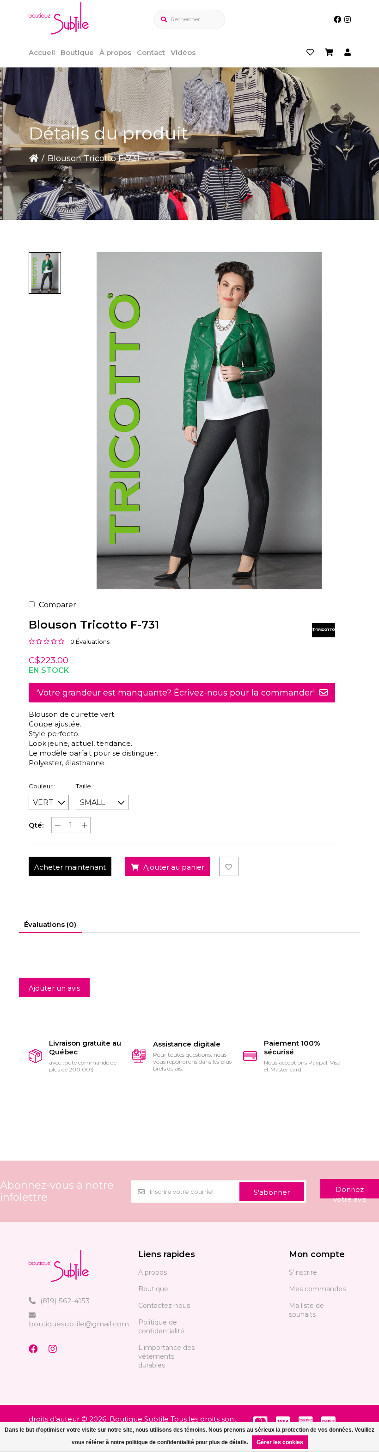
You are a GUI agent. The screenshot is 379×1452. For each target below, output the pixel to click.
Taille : (85, 786)
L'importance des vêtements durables (166, 1356)
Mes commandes (317, 1289)
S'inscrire (303, 1272)
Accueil (42, 52)
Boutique (77, 52)
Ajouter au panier (173, 867)
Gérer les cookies (280, 1442)
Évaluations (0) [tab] (50, 924)
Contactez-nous (164, 1305)
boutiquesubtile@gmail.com (79, 1323)
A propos (152, 1272)
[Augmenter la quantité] (84, 825)
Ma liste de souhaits (306, 1310)
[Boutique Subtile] (59, 32)
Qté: (36, 825)
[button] (45, 273)
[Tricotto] (323, 629)
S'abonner (272, 1192)
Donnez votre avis (349, 1191)
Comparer (57, 604)
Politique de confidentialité (161, 1326)
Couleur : (42, 786)
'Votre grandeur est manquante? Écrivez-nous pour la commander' (175, 693)
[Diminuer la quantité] (57, 825)
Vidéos (183, 52)
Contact (151, 52)
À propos (115, 52)
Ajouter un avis (54, 988)
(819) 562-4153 (65, 1300)
